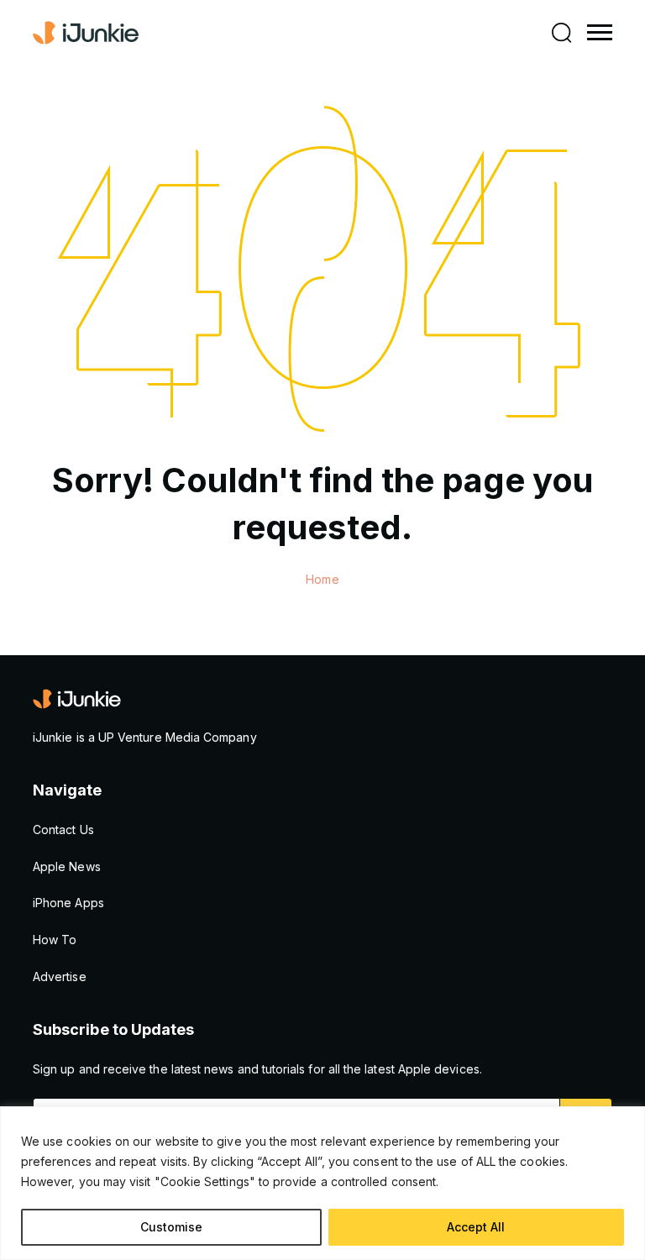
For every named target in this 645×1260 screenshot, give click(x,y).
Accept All (476, 1227)
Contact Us (63, 829)
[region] (322, 1183)
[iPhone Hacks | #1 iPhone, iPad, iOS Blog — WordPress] (87, 33)
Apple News (67, 866)
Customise (171, 1227)
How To (54, 939)
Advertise (60, 976)
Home (322, 579)
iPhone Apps (68, 902)
